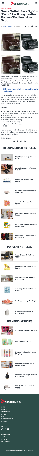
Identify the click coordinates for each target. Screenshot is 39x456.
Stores (3, 407)
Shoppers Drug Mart (7, 419)
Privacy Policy (5, 441)
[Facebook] (28, 26)
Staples (3, 414)
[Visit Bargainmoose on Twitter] (2, 429)
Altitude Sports (5, 412)
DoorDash (4, 409)
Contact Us (4, 439)
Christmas (8, 8)
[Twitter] (25, 26)
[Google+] (36, 26)
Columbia (4, 421)
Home (2, 8)
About (3, 437)
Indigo (3, 416)
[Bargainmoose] (19, 3)
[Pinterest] (32, 26)
